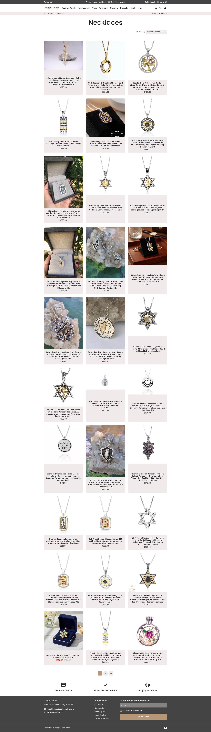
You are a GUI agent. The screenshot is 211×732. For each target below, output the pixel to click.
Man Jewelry (84, 8)
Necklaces (60, 13)
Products (51, 13)
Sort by (141, 31)
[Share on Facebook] (157, 13)
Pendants (103, 8)
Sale (140, 8)
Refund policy (100, 715)
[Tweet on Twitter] (159, 13)
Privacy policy (100, 711)
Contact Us (99, 708)
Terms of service (102, 718)
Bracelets (114, 8)
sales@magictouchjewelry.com (59, 709)
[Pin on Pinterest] (162, 13)
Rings (94, 8)
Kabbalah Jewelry (128, 8)
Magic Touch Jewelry (63, 728)
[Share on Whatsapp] (164, 13)
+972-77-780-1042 (53, 712)
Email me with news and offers (133, 710)
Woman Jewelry (69, 8)
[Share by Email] (166, 13)
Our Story (99, 704)
